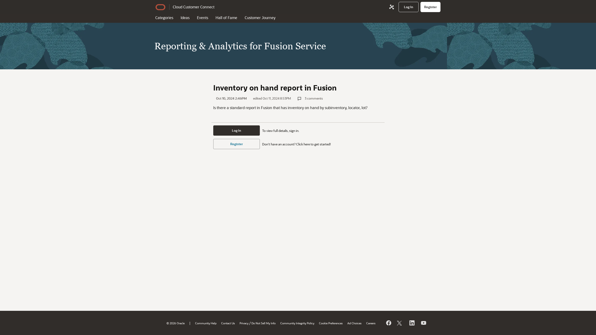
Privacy (244, 323)
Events (202, 17)
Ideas (185, 17)
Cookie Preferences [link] (331, 323)
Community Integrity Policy (297, 323)
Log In (236, 130)
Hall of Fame (226, 17)
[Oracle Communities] (391, 7)
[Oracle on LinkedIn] (412, 323)
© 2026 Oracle (175, 323)
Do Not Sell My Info (263, 323)
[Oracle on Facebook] (388, 323)
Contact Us (228, 323)
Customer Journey (260, 17)
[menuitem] (409, 7)
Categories (164, 17)
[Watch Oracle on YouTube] (423, 323)
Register (236, 144)
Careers (371, 323)
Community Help (206, 323)
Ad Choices (354, 323)
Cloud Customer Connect (193, 6)
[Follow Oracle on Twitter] (400, 323)
